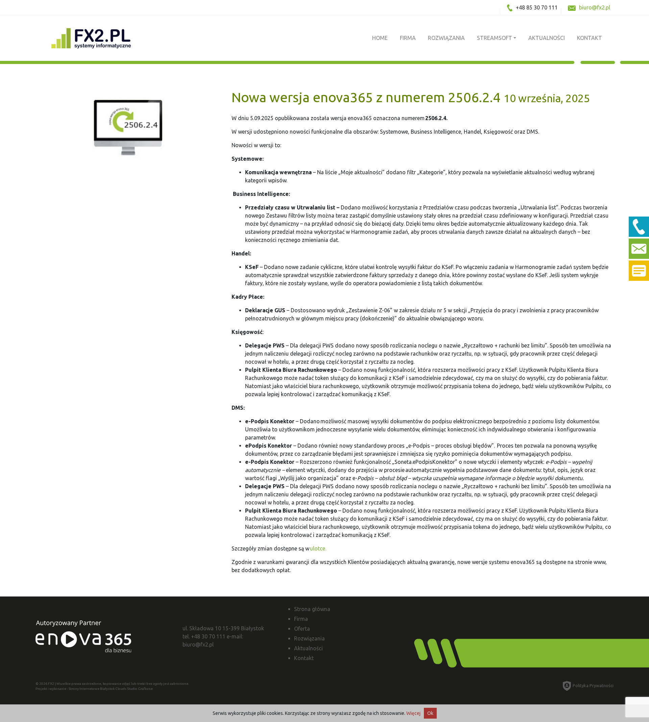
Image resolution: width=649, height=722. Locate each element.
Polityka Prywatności (593, 685)
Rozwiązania (446, 38)
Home (380, 38)
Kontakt (589, 38)
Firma (408, 38)
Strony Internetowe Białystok (92, 689)
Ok (430, 713)
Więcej (413, 713)
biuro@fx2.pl (594, 7)
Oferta (302, 629)
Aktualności (546, 38)
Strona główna (312, 609)
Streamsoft (494, 38)
